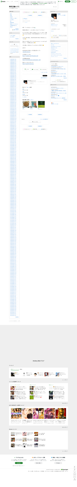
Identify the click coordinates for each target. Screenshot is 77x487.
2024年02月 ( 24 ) (13, 102)
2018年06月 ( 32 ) (13, 200)
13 (15, 49)
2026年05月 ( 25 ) (13, 63)
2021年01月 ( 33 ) (13, 155)
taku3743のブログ (54, 71)
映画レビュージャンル (15, 369)
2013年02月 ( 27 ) (13, 292)
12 (14, 49)
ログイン (73, 1)
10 (12, 49)
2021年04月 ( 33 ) (13, 151)
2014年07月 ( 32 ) (13, 267)
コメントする (35, 121)
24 (12, 52)
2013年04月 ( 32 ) (13, 289)
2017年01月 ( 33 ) (13, 224)
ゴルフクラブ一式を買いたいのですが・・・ (58, 88)
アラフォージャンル (54, 25)
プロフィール (59, 15)
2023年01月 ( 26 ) (13, 121)
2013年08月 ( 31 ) (13, 283)
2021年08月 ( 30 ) (13, 145)
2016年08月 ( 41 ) (13, 231)
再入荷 (24, 94)
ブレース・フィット (54, 56)
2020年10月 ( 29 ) (13, 159)
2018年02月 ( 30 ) (13, 205)
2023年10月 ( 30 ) (13, 108)
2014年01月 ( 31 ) (13, 276)
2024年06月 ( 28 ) (13, 96)
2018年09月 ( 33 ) (13, 195)
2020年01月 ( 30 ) (13, 172)
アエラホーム (53, 49)
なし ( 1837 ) (12, 36)
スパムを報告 (31, 471)
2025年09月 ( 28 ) (13, 75)
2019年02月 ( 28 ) (13, 188)
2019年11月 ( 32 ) (13, 175)
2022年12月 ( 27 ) (13, 122)
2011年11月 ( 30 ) (13, 313)
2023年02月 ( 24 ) (13, 119)
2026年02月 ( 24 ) (13, 67)
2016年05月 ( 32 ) (13, 236)
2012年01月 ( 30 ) (13, 310)
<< (12, 44)
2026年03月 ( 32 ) (13, 66)
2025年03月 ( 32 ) (13, 83)
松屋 (23, 91)
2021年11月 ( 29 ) (13, 141)
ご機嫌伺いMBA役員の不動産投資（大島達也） (58, 90)
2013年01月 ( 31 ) (13, 293)
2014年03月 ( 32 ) (13, 273)
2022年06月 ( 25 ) (13, 131)
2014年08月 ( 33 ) (13, 266)
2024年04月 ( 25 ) (13, 99)
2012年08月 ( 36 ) (13, 300)
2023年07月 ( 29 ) (13, 112)
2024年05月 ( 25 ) (13, 98)
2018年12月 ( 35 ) (13, 191)
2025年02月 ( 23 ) (13, 85)
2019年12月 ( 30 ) (13, 174)
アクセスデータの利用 (49, 471)
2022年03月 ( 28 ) (13, 135)
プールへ (25, 18)
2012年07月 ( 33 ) (13, 302)
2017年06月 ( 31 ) (13, 217)
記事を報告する (44, 77)
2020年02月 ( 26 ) (13, 171)
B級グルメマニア (33, 384)
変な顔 (11, 26)
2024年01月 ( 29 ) (13, 103)
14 (16, 49)
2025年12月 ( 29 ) (13, 70)
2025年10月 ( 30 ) (13, 73)
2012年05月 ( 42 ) (13, 305)
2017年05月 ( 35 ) (13, 218)
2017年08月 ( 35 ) (13, 214)
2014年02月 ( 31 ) (13, 274)
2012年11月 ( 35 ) (13, 296)
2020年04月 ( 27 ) (13, 168)
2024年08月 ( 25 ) (13, 93)
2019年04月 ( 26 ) (13, 185)
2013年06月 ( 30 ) (13, 286)
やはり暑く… (12, 19)
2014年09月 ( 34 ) (13, 264)
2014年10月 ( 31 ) (13, 263)
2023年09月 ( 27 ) (13, 109)
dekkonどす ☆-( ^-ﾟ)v (55, 95)
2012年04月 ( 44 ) (13, 306)
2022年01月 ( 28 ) (13, 138)
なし (26, 22)
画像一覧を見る (16, 29)
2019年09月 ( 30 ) (13, 178)
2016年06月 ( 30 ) (13, 234)
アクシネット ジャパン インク (56, 53)
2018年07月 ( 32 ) (13, 198)
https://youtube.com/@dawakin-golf (30, 55)
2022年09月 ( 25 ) (13, 126)
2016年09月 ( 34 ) (13, 230)
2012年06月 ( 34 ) (13, 303)
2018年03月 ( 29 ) (13, 204)
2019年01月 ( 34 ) (13, 190)
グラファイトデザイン (54, 50)
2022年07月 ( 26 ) (13, 129)
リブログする (44, 69)
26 (14, 52)
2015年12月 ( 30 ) (13, 243)
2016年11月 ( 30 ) (13, 227)
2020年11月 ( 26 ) (13, 158)
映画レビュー (51, 384)
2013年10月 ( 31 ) (13, 280)
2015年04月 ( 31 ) (13, 254)
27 (15, 52)
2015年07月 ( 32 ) (13, 250)
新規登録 (67, 1)
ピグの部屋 (63, 15)
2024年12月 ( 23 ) (13, 88)
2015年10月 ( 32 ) (13, 246)
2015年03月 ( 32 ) (13, 256)
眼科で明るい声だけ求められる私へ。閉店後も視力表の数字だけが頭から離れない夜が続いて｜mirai (59, 76)
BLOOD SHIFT (53, 52)
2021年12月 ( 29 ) (13, 139)
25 (13, 52)
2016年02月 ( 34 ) (13, 240)
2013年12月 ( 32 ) (13, 277)
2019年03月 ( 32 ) (13, 187)
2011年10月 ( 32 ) (13, 315)
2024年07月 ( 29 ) (13, 95)
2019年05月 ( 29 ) (13, 184)
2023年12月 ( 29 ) (13, 105)
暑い (11, 21)
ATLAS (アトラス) (54, 47)
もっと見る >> (31, 99)
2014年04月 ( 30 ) (13, 272)
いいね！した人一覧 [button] (44, 72)
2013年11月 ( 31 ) (13, 279)
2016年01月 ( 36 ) (13, 241)
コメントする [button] (35, 69)
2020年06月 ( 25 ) (13, 165)
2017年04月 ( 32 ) (13, 220)
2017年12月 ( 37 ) (13, 208)
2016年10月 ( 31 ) (13, 228)
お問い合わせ (37, 471)
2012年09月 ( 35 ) (13, 299)
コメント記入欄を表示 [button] (44, 119)
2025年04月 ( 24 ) (13, 82)
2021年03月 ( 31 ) (13, 152)
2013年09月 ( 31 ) (13, 282)
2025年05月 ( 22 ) (13, 80)
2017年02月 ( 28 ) (13, 223)
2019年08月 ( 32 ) (13, 180)
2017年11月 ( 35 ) (13, 210)
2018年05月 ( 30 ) (13, 201)
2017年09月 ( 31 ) (13, 213)
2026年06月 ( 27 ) (13, 62)
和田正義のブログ (15, 6)
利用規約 (42, 471)
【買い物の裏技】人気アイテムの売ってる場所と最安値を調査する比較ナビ (59, 73)
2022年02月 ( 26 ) (13, 136)
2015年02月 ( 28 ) (13, 257)
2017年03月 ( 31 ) (13, 221)
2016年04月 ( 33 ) (13, 237)
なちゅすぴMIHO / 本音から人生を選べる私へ (58, 68)
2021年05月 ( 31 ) (13, 149)
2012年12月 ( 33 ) (13, 295)
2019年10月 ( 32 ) (13, 177)
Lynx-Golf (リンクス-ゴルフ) (56, 46)
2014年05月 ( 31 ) (13, 270)
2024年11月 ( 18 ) (13, 89)
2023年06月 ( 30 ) (13, 113)
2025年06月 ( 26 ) (13, 79)
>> (16, 44)
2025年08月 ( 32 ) (13, 76)
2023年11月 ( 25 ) (13, 106)
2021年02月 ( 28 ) (13, 154)
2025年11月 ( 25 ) (13, 72)
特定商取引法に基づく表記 (59, 471)
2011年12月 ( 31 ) (13, 312)
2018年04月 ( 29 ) (13, 203)
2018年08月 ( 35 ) (13, 197)
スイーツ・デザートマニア (15, 384)
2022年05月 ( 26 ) (13, 132)
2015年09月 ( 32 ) (13, 247)
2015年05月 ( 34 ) (13, 253)
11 (13, 49)
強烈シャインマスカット (14, 24)
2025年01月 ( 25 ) (13, 86)
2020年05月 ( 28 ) (13, 167)
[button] (74, 479)
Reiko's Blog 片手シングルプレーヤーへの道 (58, 93)
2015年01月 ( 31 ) (13, 259)
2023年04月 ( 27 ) (13, 116)
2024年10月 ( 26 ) (13, 90)
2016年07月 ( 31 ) (13, 233)
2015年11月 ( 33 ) (13, 244)
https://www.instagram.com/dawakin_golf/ (32, 59)
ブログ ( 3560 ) (12, 35)
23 (10, 52)
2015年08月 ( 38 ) (13, 249)
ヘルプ (67, 471)
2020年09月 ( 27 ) (13, 161)
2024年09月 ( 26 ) (13, 92)
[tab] (15, 369)
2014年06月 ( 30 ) (13, 269)
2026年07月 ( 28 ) (13, 60)
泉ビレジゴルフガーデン (55, 43)
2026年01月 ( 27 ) (13, 69)
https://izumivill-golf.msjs (28, 63)
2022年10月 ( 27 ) (13, 125)
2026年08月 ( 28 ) (13, 59)
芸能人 (21, 369)
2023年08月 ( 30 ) (13, 111)
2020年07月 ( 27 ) (13, 164)
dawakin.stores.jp (26, 51)
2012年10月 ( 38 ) (13, 297)
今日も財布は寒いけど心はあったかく (57, 66)
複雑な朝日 (12, 22)
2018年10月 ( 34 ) (13, 194)
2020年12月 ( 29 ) (13, 157)
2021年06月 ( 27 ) (13, 148)
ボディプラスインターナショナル (56, 55)
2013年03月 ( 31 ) (13, 290)
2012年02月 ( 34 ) (13, 309)
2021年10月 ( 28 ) (13, 142)
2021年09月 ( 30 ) (13, 144)
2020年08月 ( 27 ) (13, 162)
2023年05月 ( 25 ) (13, 115)
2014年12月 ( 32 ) (13, 260)
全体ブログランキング (54, 24)
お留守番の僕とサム (13, 25)
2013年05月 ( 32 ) (13, 287)
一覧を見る (65, 58)
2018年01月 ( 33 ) (13, 207)
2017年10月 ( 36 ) (13, 211)
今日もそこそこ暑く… (13, 18)
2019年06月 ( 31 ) (13, 182)
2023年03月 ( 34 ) (13, 118)
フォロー (31, 83)
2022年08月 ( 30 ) (13, 128)
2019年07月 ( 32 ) (13, 181)
